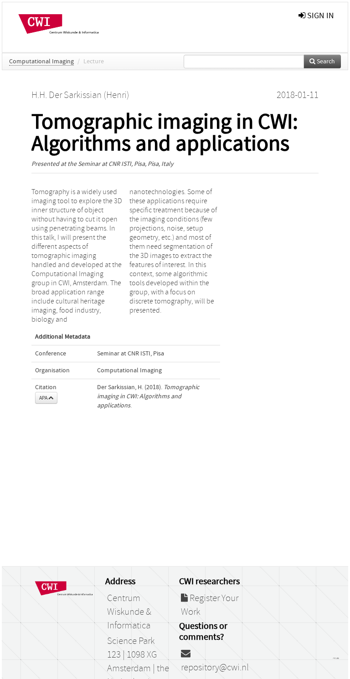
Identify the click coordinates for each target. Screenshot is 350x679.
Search (325, 61)
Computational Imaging (41, 61)
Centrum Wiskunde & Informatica (129, 612)
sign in (319, 16)
